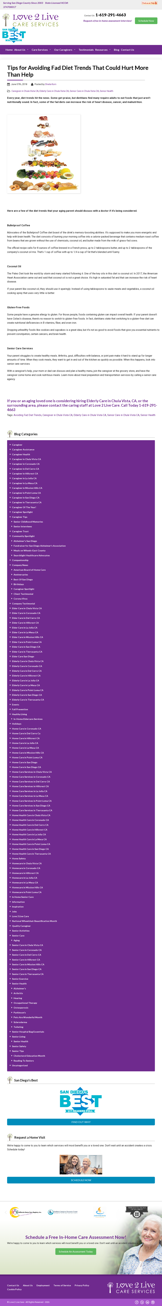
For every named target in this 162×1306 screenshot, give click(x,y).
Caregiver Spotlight (22, 512)
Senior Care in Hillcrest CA (26, 959)
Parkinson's (20, 1012)
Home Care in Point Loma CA (27, 757)
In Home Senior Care (23, 897)
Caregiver (17, 444)
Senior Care (18, 935)
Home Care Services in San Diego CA (31, 805)
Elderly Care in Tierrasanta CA (28, 699)
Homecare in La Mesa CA (25, 882)
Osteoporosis (21, 1007)
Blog (116, 49)
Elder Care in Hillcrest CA (25, 622)
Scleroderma (20, 1022)
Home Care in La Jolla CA (25, 743)
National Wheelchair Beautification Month (34, 921)
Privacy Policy (82, 1285)
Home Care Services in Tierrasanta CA (32, 810)
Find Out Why (81, 1121)
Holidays (16, 723)
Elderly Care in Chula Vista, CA (112, 401)
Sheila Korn (50, 84)
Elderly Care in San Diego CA (27, 695)
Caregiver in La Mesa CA (24, 483)
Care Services (40, 49)
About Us (19, 49)
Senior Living (18, 1036)
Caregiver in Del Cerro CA (25, 468)
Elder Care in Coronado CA (26, 613)
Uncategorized (20, 1065)
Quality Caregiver (21, 926)
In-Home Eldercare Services (28, 719)
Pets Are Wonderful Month (28, 1017)
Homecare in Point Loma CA (26, 892)
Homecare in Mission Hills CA (27, 887)
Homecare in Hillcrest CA (25, 873)
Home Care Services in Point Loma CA (32, 800)
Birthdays (19, 584)
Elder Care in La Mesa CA (25, 632)
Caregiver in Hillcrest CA (25, 473)
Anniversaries (21, 574)
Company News (20, 565)
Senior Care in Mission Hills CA (28, 964)
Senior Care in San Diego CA (26, 969)
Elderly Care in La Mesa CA (26, 685)
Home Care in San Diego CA (26, 767)
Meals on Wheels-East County (29, 550)
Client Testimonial (23, 594)
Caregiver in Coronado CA (26, 464)
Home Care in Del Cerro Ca (26, 733)
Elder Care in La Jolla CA (24, 627)
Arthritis (18, 993)
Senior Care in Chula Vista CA (84, 91)
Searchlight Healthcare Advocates (32, 555)
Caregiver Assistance (23, 449)
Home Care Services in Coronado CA (31, 776)
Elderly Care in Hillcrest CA (26, 675)
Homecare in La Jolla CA (24, 877)
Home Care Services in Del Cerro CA (31, 781)
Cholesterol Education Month (29, 1055)
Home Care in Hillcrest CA (26, 738)
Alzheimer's (20, 988)
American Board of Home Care (30, 569)
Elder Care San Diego (23, 656)
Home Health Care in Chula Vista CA (31, 815)
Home (9, 49)
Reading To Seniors (24, 1060)
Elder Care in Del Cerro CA (26, 618)
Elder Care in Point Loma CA (27, 642)
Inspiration (18, 906)
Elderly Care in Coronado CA (27, 666)
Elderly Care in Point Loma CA (27, 690)
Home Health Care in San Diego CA (30, 849)
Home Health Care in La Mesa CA (29, 839)
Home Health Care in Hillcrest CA (29, 829)
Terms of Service (62, 1285)
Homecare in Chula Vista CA (27, 863)
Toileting (18, 1027)
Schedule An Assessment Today (76, 1251)
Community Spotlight (23, 536)
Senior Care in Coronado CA (27, 950)
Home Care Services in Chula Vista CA (32, 771)
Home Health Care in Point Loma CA (31, 844)
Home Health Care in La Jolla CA (29, 834)
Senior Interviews (23, 526)
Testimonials (86, 49)
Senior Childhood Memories (28, 521)
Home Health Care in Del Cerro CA (30, 825)
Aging (17, 940)
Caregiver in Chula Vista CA (25, 91)
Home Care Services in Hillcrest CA (30, 786)
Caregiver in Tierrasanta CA (26, 502)
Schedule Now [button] (146, 20)
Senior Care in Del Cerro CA (26, 954)
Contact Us (127, 49)
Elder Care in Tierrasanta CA (27, 651)
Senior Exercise (20, 978)
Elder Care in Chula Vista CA (27, 608)
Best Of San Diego (23, 579)
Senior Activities (21, 930)
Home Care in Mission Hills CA (28, 752)
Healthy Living (19, 714)
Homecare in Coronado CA (26, 868)
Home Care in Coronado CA (26, 728)
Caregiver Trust (20, 531)
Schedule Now (81, 1180)
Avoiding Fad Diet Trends (27, 415)
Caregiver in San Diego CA (25, 497)
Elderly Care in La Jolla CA (25, 680)
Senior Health (106, 91)
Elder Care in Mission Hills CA (27, 637)
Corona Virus (21, 598)
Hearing (18, 998)
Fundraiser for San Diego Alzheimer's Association (40, 545)
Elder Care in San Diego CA (26, 646)
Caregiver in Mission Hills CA (27, 488)
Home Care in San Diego (24, 762)
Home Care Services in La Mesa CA (30, 796)
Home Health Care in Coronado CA (30, 820)
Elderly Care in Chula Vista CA (54, 91)
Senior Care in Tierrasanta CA (28, 974)
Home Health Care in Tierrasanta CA (31, 853)
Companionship (20, 560)
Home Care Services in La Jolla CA (29, 791)
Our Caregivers (63, 49)
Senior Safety (19, 1046)
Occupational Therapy (25, 1003)
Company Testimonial (23, 603)
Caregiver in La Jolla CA (24, 478)
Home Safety (19, 858)
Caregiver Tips (19, 517)
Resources (101, 49)
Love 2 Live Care (20, 916)
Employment (43, 1285)
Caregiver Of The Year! (24, 507)
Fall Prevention (20, 709)
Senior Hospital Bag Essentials (28, 1031)
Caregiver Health (21, 454)
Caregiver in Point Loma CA (26, 492)
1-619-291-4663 (111, 14)
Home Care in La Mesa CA (25, 747)
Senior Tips (18, 1051)
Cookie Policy (14, 1289)
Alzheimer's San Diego (25, 541)
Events (15, 704)
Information (18, 901)
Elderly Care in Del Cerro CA (27, 670)
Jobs (14, 911)
